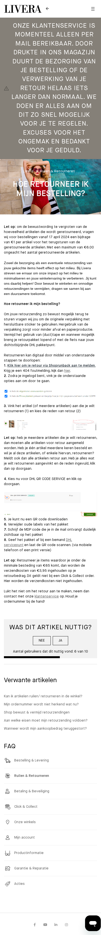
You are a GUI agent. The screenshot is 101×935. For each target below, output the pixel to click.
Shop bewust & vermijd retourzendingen (37, 712)
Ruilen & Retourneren (57, 171)
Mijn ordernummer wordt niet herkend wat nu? (41, 704)
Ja (60, 640)
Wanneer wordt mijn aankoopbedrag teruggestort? (45, 728)
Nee (42, 640)
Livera (28, 171)
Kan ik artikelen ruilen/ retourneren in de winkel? (43, 696)
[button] (92, 9)
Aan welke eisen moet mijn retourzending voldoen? (46, 720)
